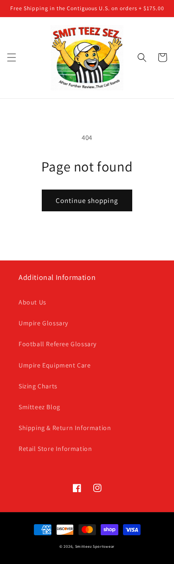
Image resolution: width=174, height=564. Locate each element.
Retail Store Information (55, 448)
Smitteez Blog (39, 407)
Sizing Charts (38, 386)
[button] (11, 57)
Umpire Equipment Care (55, 365)
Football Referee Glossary (58, 344)
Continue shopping (87, 200)
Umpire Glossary (43, 323)
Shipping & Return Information (65, 428)
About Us (32, 302)
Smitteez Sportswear (95, 546)
